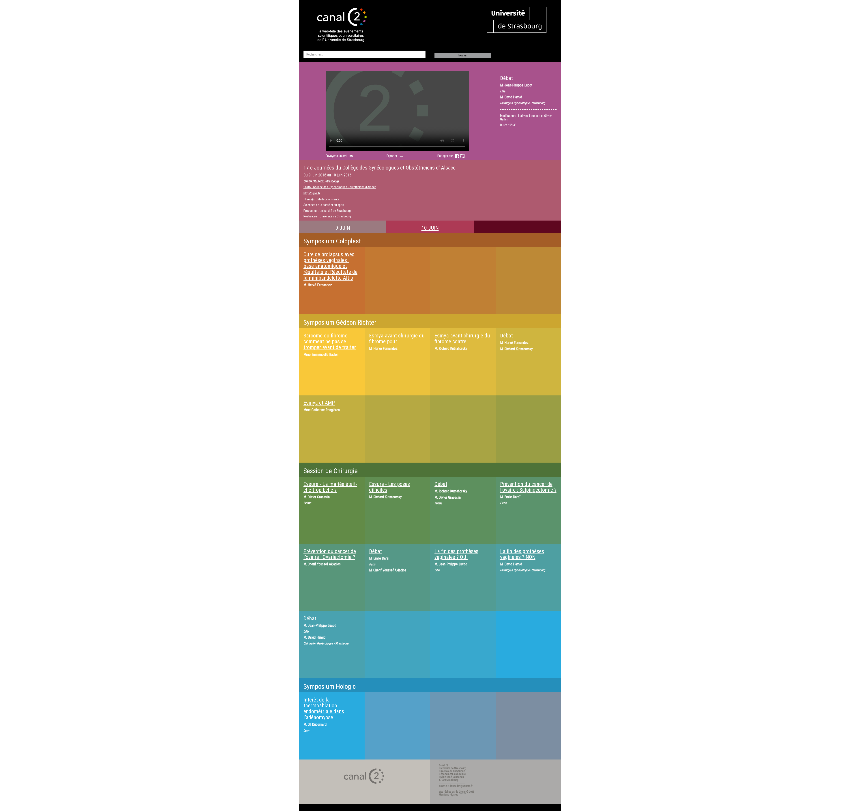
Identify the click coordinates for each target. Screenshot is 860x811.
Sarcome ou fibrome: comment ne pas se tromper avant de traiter (329, 342)
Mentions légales (448, 794)
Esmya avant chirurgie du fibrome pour (397, 339)
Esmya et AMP (319, 403)
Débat (506, 336)
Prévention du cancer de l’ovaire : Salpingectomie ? (528, 487)
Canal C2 (443, 765)
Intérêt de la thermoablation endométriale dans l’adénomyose (323, 709)
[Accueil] (337, 25)
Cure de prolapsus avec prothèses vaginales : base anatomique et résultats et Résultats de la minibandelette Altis (330, 266)
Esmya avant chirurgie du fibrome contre (462, 339)
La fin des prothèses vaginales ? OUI (456, 554)
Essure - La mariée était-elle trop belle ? (330, 487)
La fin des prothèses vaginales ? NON (522, 554)
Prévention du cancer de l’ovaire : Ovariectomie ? (329, 554)
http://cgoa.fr (311, 193)
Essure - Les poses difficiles (389, 487)
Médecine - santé (328, 199)
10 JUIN (430, 228)
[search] (364, 54)
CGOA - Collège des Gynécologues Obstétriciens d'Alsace (339, 187)
